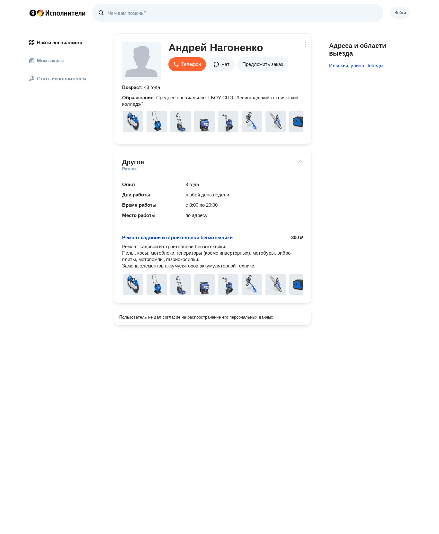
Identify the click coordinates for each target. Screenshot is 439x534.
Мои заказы (51, 60)
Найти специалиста (59, 42)
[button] (187, 64)
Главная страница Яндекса (32, 13)
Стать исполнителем (61, 78)
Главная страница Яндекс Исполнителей (57, 13)
